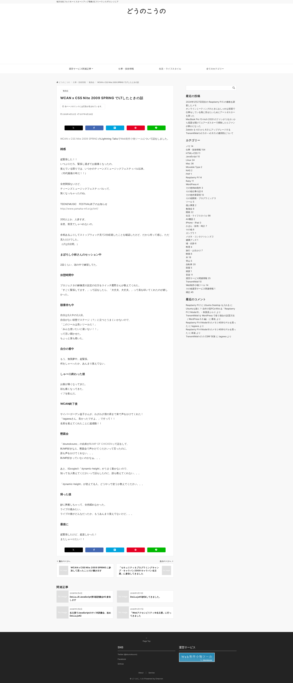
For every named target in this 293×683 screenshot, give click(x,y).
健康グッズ (192, 240)
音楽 (189, 274)
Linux (190, 160)
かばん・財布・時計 (196, 226)
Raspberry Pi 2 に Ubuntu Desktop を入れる (208, 305)
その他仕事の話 (194, 191)
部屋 (189, 267)
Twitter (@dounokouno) (127, 654)
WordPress (192, 184)
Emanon (159, 679)
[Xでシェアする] (74, 128)
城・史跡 (191, 243)
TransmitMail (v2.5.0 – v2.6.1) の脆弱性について (209, 133)
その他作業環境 (195, 195)
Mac (190, 163)
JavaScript (193, 156)
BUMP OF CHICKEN (100, 443)
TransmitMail (194, 281)
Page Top (146, 641)
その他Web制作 (194, 187)
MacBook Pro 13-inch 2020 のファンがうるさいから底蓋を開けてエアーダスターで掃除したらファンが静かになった (211, 123)
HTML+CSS (193, 153)
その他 (190, 229)
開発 (190, 212)
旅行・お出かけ (194, 250)
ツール (190, 201)
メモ (189, 146)
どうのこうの (146, 11)
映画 (189, 253)
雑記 (190, 292)
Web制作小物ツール (132, 138)
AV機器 (190, 219)
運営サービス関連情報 (198, 278)
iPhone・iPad (193, 222)
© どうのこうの (137, 679)
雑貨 (189, 271)
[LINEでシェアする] (156, 128)
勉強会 (66, 91)
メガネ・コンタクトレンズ (199, 236)
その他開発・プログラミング (201, 198)
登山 (189, 260)
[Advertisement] (146, 41)
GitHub (121, 664)
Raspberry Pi (194, 177)
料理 (189, 247)
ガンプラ (191, 233)
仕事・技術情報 (195, 149)
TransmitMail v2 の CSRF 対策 (200, 336)
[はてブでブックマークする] (115, 128)
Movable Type (194, 167)
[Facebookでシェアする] (94, 128)
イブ (62, 393)
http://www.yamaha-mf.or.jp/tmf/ (79, 208)
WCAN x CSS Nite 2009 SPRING (79, 138)
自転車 (191, 264)
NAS (189, 170)
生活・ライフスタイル (198, 215)
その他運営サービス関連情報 (200, 288)
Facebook (122, 659)
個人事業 (191, 205)
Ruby (190, 181)
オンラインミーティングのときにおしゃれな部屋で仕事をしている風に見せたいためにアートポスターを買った (210, 112)
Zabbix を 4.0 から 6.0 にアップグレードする (208, 129)
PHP (189, 174)
